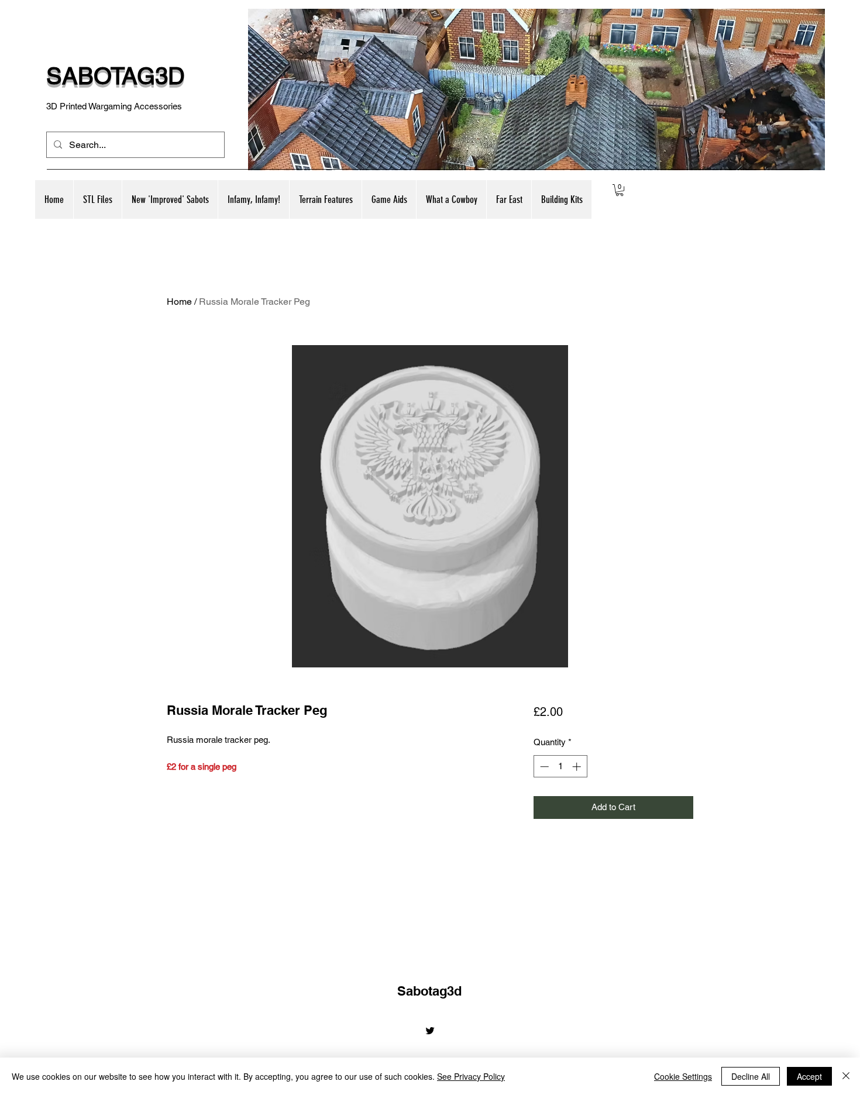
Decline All (750, 1076)
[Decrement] (543, 766)
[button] (170, 199)
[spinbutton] (560, 766)
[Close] (846, 1076)
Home (179, 301)
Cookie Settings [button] (683, 1076)
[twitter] (430, 1031)
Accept (809, 1076)
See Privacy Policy (471, 1076)
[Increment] (578, 766)
